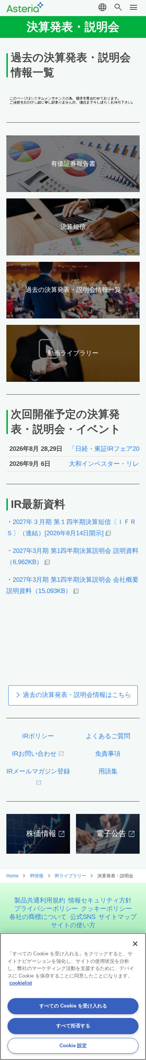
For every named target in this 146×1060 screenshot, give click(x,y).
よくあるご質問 (108, 736)
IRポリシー (38, 736)
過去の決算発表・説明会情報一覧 (73, 289)
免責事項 (108, 753)
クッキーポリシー (106, 908)
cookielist (20, 983)
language (102, 7)
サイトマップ (117, 916)
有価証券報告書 (73, 163)
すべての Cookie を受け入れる (73, 1006)
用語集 (108, 771)
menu (133, 7)
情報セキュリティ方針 (100, 900)
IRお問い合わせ (34, 753)
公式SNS (82, 916)
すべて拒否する (73, 1025)
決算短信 (73, 226)
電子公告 (111, 833)
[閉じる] (135, 943)
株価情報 (41, 833)
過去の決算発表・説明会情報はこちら (77, 694)
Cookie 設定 (73, 1045)
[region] (73, 996)
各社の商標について (38, 916)
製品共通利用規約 (39, 900)
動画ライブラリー (73, 353)
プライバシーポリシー (46, 908)
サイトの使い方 (73, 925)
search (118, 7)
